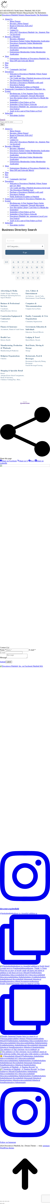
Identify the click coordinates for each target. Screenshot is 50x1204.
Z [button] (38, 278)
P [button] (18, 272)
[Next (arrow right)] (3, 1203)
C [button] (23, 262)
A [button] (13, 262)
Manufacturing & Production (9, 351)
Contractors (4, 321)
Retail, (3, 373)
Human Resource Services (9, 311)
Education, (29, 332)
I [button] (18, 267)
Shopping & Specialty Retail (12, 370)
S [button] (32, 272)
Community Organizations (34, 321)
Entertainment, (30, 298)
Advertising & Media (9, 290)
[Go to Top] (25, 1198)
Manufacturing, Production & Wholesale (11, 346)
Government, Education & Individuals (36, 328)
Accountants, (5, 329)
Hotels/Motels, (30, 340)
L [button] (32, 267)
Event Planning (40, 298)
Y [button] (33, 278)
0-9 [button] (6, 262)
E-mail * (32, 650)
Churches (3, 359)
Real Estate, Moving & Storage (35, 346)
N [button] (42, 267)
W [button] (23, 278)
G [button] (42, 262)
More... (19, 380)
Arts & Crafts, (39, 296)
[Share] (3, 1201)
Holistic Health (5, 340)
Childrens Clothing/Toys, (8, 380)
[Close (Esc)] (1, 1201)
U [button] (42, 272)
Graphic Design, (6, 293)
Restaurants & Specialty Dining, (36, 361)
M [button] (37, 267)
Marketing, (14, 293)
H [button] (13, 267)
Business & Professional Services (10, 304)
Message (3, 658)
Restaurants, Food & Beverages (34, 357)
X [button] (28, 278)
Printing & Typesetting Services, (11, 295)
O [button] (13, 272)
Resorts (38, 340)
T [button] (37, 272)
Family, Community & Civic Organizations (37, 317)
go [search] (26, 252)
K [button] (27, 267)
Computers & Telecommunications (34, 304)
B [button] (18, 262)
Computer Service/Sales (33, 309)
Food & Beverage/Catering (34, 365)
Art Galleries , (30, 296)
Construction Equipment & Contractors (11, 317)
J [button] (22, 267)
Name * (3, 650)
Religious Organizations (10, 356)
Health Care (5, 337)
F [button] (37, 262)
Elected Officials (38, 332)
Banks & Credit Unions (16, 329)
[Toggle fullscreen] (6, 1201)
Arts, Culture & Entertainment (32, 292)
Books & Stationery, (7, 378)
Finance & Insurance (9, 326)
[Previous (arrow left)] (1, 1203)
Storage (28, 351)
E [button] (32, 262)
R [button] (28, 272)
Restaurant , (29, 363)
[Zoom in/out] (8, 1201)
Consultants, (4, 309)
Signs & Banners (6, 298)
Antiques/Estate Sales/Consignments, (12, 375)
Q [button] (23, 272)
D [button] (28, 262)
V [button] (18, 278)
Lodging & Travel (33, 337)
